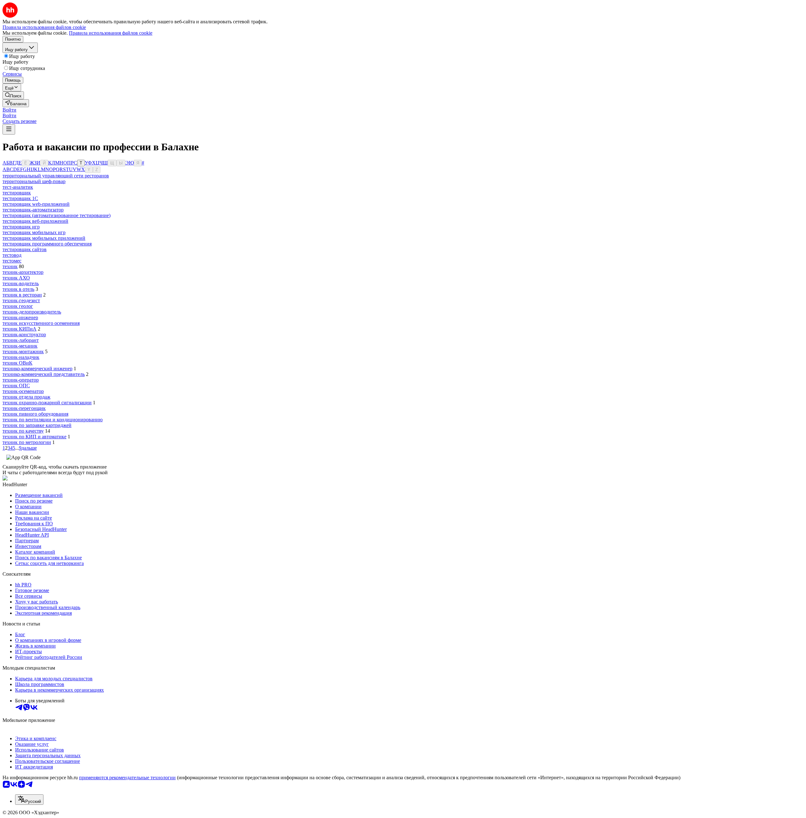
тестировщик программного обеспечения (47, 243)
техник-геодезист (21, 300)
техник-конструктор (24, 334)
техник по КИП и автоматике (34, 436)
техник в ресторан (22, 294)
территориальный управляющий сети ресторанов (56, 175)
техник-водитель (21, 283)
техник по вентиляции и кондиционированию (53, 419)
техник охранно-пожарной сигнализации (47, 402)
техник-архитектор (23, 272)
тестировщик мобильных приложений (44, 238)
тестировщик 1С (20, 198)
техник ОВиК (17, 363)
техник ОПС (16, 385)
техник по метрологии (27, 442)
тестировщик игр (21, 226)
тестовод (12, 255)
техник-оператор (21, 380)
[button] (9, 109)
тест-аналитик (18, 187)
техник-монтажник (23, 351)
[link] (13, 95)
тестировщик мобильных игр (34, 232)
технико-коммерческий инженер (37, 368)
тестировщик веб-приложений (35, 221)
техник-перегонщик (24, 408)
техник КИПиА (20, 328)
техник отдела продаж (26, 397)
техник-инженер (20, 317)
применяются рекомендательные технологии (127, 777)
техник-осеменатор (23, 391)
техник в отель (18, 289)
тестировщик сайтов (25, 249)
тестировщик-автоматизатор (33, 209)
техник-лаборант (21, 340)
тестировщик (17, 192)
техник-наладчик (21, 357)
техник (10, 266)
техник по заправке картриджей (37, 425)
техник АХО (16, 277)
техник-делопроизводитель (32, 311)
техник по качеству (23, 431)
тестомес (12, 260)
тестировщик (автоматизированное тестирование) (57, 215)
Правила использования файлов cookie (110, 33)
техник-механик (20, 346)
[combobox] (29, 799)
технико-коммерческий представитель (44, 374)
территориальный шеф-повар (34, 181)
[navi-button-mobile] (9, 129)
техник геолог (18, 306)
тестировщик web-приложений (36, 204)
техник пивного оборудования (35, 414)
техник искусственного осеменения (41, 323)
